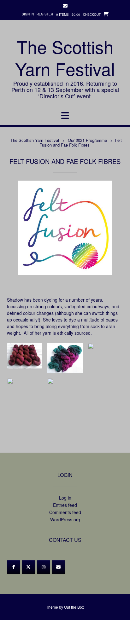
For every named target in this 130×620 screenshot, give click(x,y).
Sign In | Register (37, 14)
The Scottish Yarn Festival (65, 58)
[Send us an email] (65, 5)
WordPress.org (65, 519)
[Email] (58, 567)
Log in (65, 498)
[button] (65, 115)
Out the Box (74, 607)
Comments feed (65, 512)
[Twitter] (28, 567)
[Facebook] (13, 567)
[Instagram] (43, 567)
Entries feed (65, 505)
